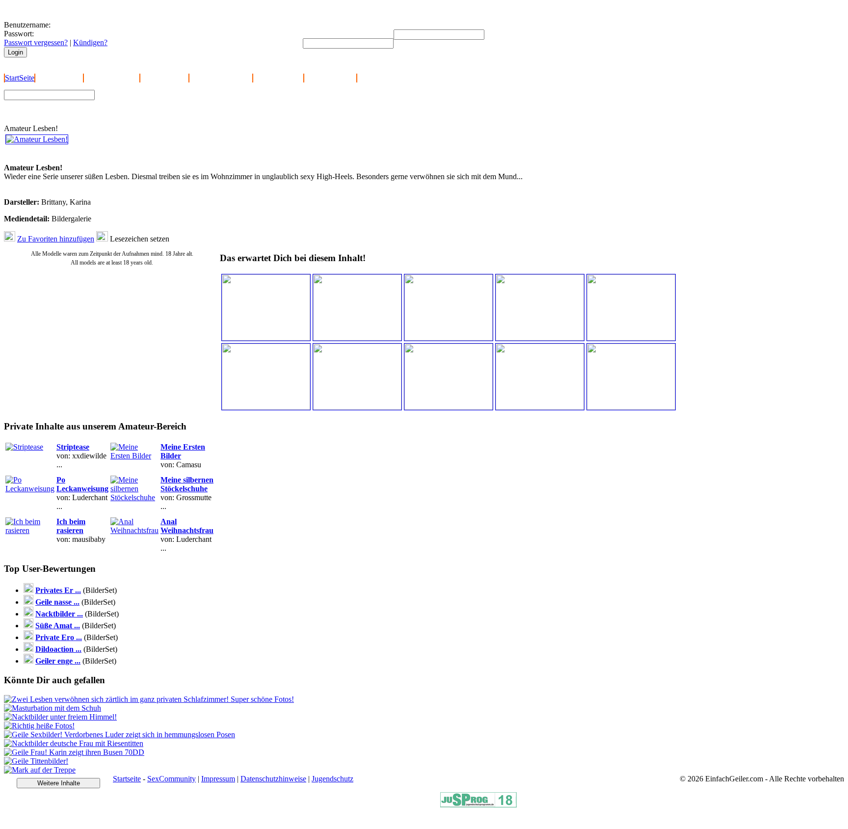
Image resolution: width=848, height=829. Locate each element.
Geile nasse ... (57, 602)
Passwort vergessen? (36, 42)
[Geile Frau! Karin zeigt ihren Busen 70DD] (74, 752)
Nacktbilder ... (59, 614)
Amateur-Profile (278, 78)
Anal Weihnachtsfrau (186, 526)
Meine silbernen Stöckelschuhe (186, 484)
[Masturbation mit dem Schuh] (52, 708)
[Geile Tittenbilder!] (36, 761)
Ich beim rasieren (70, 526)
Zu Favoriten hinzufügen (55, 239)
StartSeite (19, 78)
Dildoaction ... (58, 649)
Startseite (127, 779)
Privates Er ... (58, 590)
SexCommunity (171, 779)
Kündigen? (90, 42)
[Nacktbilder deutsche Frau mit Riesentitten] (73, 743)
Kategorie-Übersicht (220, 78)
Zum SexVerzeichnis (133, 111)
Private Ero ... (58, 637)
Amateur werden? (111, 78)
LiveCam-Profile (330, 78)
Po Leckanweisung (82, 484)
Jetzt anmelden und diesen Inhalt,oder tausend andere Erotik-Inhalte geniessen (73, 154)
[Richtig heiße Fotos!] (39, 726)
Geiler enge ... (57, 661)
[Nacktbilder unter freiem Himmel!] (60, 717)
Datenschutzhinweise (273, 779)
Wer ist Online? (164, 78)
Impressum (218, 779)
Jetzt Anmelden (59, 78)
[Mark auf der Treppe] (40, 770)
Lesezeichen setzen (139, 239)
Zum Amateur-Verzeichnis (140, 102)
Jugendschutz (332, 779)
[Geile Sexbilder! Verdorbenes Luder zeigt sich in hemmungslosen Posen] (119, 734)
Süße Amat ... (57, 625)
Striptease (72, 447)
